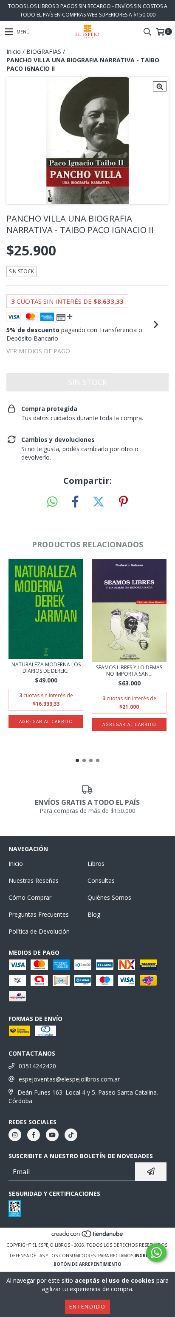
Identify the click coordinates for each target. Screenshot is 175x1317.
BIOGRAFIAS (43, 51)
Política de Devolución (39, 931)
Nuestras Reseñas (33, 880)
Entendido (87, 1306)
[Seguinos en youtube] (52, 1134)
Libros (96, 864)
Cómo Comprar (29, 897)
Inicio (13, 51)
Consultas (101, 880)
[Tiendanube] (88, 1236)
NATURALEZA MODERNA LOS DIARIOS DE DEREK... (46, 667)
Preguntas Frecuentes (38, 914)
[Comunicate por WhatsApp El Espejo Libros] (156, 1252)
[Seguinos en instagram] (14, 1134)
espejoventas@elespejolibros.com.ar (69, 1079)
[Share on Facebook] (75, 502)
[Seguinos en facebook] (33, 1134)
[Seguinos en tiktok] (71, 1134)
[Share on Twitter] (98, 502)
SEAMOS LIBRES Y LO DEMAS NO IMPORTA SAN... (129, 670)
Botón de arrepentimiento (87, 1264)
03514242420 (37, 1066)
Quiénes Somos (109, 897)
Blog (94, 914)
